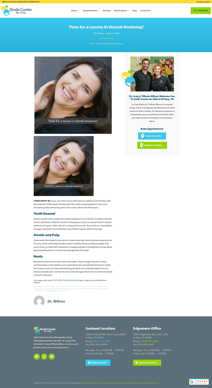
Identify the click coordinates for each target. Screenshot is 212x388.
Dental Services (90, 10)
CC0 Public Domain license (64, 280)
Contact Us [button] (203, 10)
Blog (135, 10)
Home (92, 43)
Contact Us (145, 10)
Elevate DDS (85, 383)
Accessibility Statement (150, 383)
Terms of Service (114, 383)
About (74, 10)
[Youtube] (52, 357)
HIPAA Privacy (135, 383)
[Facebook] (37, 357)
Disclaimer (125, 383)
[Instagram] (44, 357)
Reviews (107, 10)
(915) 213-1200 (102, 341)
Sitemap (93, 383)
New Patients (120, 10)
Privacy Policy (103, 383)
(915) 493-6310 (149, 341)
